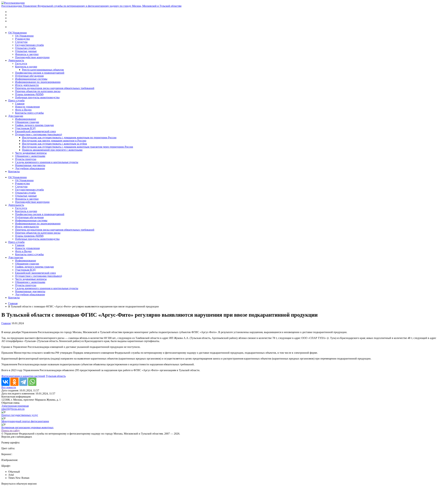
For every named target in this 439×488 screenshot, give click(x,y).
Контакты (14, 171)
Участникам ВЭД (25, 128)
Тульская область (56, 376)
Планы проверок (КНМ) (29, 94)
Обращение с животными (30, 156)
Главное (20, 103)
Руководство (22, 38)
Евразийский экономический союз (35, 131)
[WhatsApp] (32, 382)
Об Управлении (17, 32)
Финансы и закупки (27, 54)
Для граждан (15, 115)
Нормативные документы (30, 165)
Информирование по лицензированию (38, 82)
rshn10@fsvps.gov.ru (13, 408)
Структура (21, 41)
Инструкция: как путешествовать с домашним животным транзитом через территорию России (77, 146)
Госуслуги (21, 63)
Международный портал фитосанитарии (25, 421)
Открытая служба (25, 48)
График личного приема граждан (34, 125)
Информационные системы (31, 78)
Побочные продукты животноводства (37, 97)
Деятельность (16, 60)
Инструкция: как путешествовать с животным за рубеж (54, 143)
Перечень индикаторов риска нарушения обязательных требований (54, 88)
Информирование (25, 119)
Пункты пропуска (25, 159)
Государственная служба (29, 45)
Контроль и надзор (26, 66)
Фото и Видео (23, 109)
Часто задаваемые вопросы (31, 152)
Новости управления (27, 106)
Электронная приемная (15, 405)
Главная (12, 303)
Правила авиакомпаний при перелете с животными (52, 149)
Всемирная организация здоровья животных (27, 427)
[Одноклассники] (14, 382)
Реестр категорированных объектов (43, 69)
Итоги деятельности (27, 85)
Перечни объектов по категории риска (37, 91)
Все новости (8, 387)
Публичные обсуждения (29, 75)
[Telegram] (23, 382)
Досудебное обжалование (30, 168)
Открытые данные (26, 51)
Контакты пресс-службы (29, 112)
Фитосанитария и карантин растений (23, 376)
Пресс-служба (16, 100)
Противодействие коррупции (32, 57)
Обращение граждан (27, 122)
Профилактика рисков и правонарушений (39, 72)
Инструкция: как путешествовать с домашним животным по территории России (69, 137)
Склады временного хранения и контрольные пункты (46, 162)
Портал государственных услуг (19, 415)
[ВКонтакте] (5, 382)
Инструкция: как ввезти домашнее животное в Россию (54, 140)
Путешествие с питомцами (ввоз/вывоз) (38, 134)
